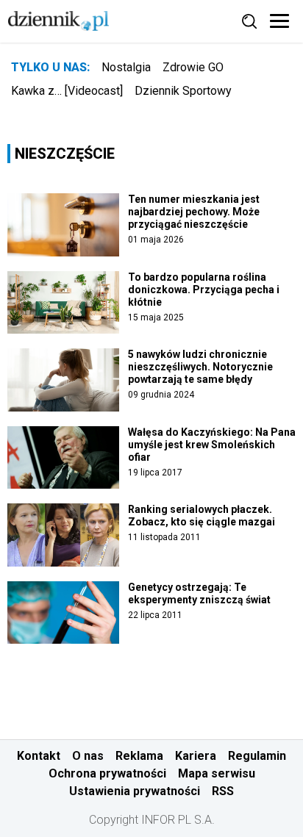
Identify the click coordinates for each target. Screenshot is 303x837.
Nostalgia (126, 67)
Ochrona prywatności (107, 773)
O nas (88, 756)
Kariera (195, 756)
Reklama (139, 756)
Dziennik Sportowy (183, 91)
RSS (223, 791)
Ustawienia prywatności (134, 791)
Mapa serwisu (216, 773)
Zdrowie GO (193, 67)
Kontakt (38, 756)
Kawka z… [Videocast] (67, 91)
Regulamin (257, 756)
